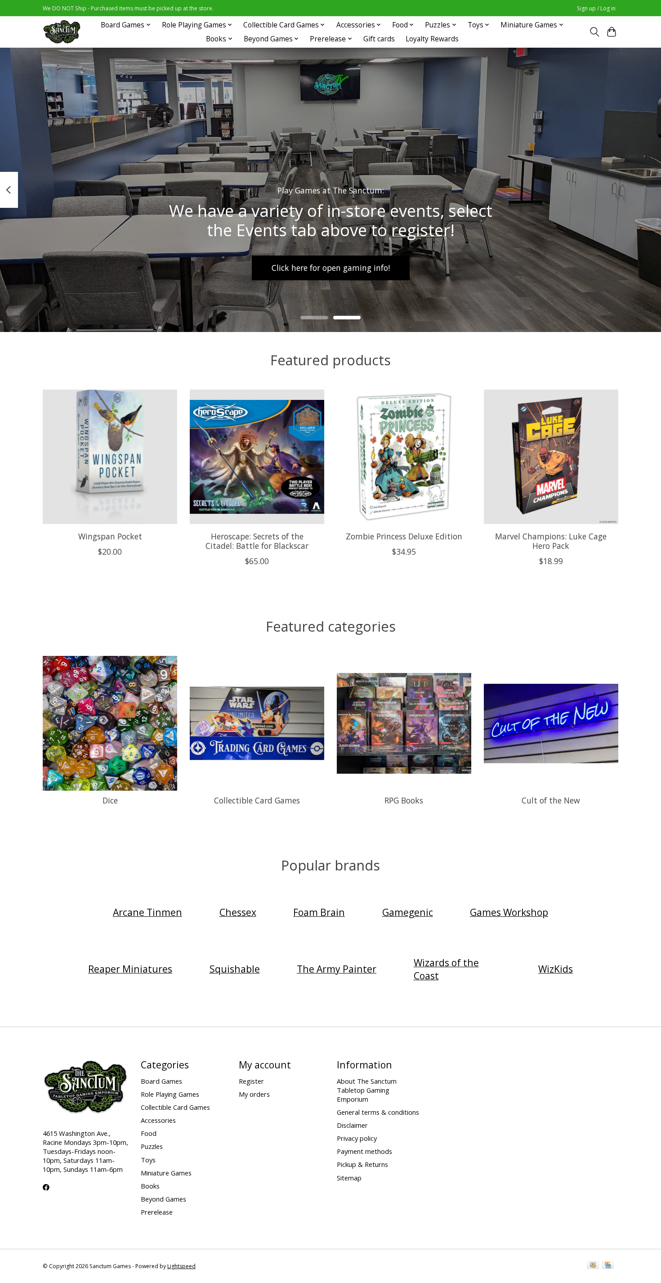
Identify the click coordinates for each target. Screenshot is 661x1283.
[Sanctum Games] (62, 31)
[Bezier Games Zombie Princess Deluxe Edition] (404, 457)
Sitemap (349, 1177)
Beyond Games (163, 1198)
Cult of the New (551, 800)
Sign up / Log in (596, 8)
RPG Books (403, 800)
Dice (110, 800)
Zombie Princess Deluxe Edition (404, 535)
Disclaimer (352, 1125)
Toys (148, 1159)
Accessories (158, 1120)
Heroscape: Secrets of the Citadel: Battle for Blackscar (256, 540)
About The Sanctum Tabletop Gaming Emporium (367, 1090)
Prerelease (157, 1211)
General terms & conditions (378, 1112)
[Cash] (592, 1265)
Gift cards (379, 39)
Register (251, 1081)
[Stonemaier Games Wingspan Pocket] (110, 457)
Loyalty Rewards (432, 39)
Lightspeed (181, 1266)
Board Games (161, 1081)
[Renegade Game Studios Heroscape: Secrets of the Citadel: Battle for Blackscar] (257, 457)
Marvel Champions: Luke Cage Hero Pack (551, 540)
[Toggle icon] (594, 32)
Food (148, 1133)
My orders (254, 1094)
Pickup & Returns (362, 1164)
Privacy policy (357, 1138)
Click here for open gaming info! (331, 267)
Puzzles (152, 1146)
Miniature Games (166, 1172)
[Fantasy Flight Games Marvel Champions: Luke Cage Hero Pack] (551, 457)
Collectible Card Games (257, 800)
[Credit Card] (607, 1265)
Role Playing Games (170, 1094)
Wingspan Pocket (110, 535)
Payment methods (364, 1151)
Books (150, 1185)
